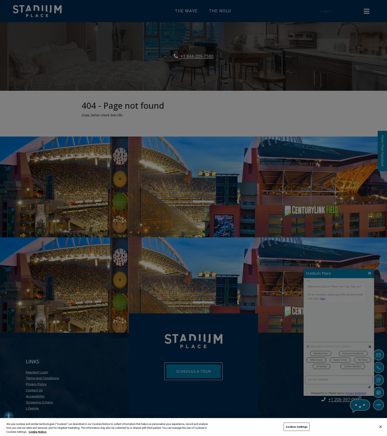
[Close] (380, 426)
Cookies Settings (296, 426)
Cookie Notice (38, 431)
